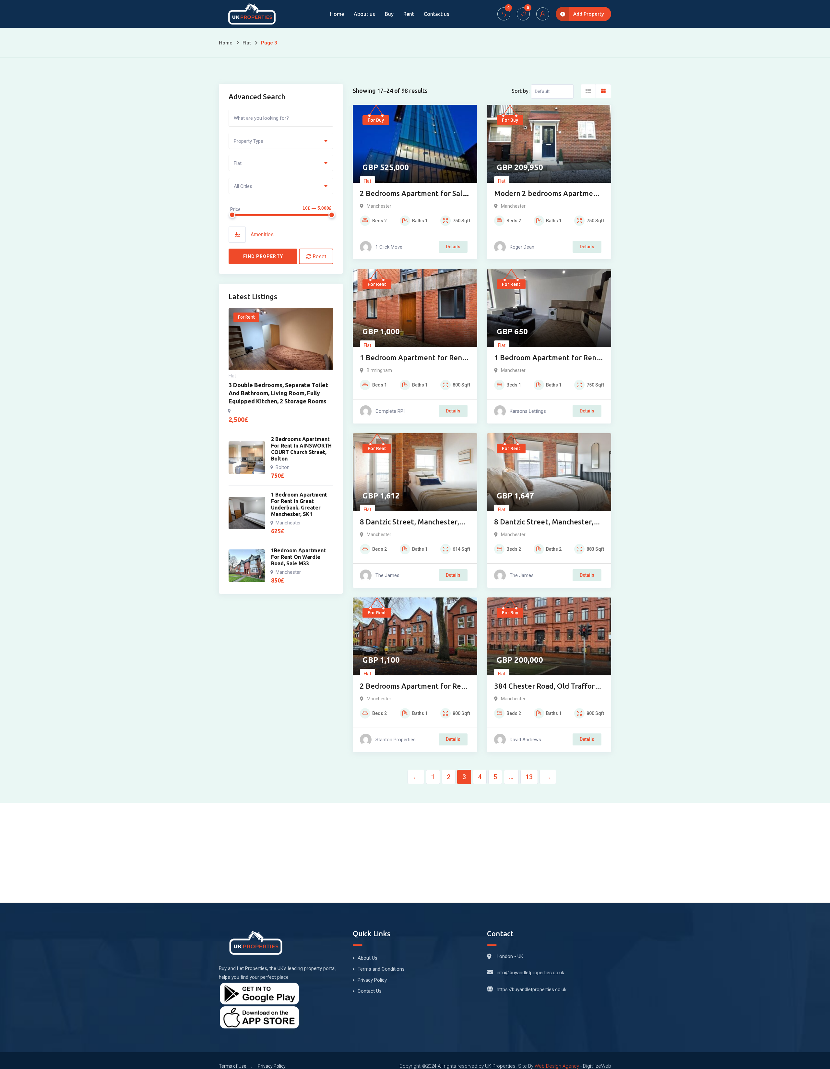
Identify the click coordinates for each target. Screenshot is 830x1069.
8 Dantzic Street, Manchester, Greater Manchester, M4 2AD (543, 522)
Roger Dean (522, 247)
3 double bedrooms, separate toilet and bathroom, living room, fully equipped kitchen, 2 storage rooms (278, 393)
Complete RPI (390, 411)
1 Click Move (388, 247)
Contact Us (370, 991)
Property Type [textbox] (248, 141)
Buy (389, 14)
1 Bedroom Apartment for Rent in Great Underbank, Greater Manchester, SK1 (299, 504)
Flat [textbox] (238, 163)
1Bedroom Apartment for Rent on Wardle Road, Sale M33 (298, 556)
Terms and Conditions (381, 969)
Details (453, 246)
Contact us (436, 14)
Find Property (263, 256)
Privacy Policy (372, 980)
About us (364, 14)
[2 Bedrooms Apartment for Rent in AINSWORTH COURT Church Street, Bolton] (247, 457)
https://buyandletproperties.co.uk (531, 989)
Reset (318, 256)
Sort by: (520, 91)
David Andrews (525, 740)
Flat (247, 43)
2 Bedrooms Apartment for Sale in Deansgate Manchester (413, 194)
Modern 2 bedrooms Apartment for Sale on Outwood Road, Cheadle (547, 194)
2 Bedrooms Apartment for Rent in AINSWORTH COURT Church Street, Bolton (301, 448)
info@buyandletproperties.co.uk (530, 973)
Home (337, 14)
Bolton (283, 467)
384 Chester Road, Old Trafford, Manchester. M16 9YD (547, 686)
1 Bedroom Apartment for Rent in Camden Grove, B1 (412, 358)
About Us (367, 958)
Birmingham (379, 370)
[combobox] (281, 141)
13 (529, 777)
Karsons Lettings (528, 411)
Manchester (379, 206)
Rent (408, 14)
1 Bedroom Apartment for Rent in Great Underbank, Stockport (546, 358)
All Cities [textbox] (243, 186)
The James (387, 575)
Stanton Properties (395, 740)
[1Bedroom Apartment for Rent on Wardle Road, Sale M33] (247, 565)
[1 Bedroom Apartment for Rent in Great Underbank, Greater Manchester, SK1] (247, 513)
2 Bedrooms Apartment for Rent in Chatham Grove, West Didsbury (414, 686)
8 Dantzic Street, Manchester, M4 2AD (409, 522)
